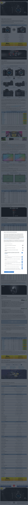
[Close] (25, 232)
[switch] (22, 245)
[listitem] (14, 255)
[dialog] (14, 252)
